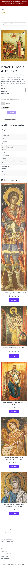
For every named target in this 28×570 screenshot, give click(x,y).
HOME (4, 12)
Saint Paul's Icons (12, 564)
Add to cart (11, 112)
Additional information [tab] (9, 119)
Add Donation (5, 107)
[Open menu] (3, 9)
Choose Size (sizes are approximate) (5, 91)
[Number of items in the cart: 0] (3, 16)
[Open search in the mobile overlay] (14, 24)
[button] (24, 32)
